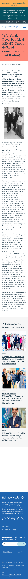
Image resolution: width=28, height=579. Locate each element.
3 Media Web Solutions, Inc (3, 562)
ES (19, 22)
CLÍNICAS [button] (5, 526)
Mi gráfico (9, 22)
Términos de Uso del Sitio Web (14, 562)
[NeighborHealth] (10, 27)
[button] (24, 27)
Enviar (21, 544)
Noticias (5, 64)
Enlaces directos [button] (9, 530)
